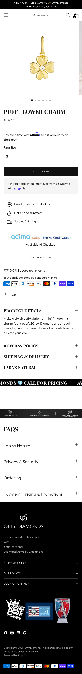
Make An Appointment (28, 213)
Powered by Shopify (15, 655)
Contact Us (43, 204)
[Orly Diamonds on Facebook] (6, 633)
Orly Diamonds (33, 647)
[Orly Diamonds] (41, 15)
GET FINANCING (41, 257)
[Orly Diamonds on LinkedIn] (18, 633)
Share (13, 294)
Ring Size (10, 147)
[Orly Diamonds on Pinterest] (25, 633)
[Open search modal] (68, 15)
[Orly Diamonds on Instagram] (12, 633)
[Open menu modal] (6, 15)
